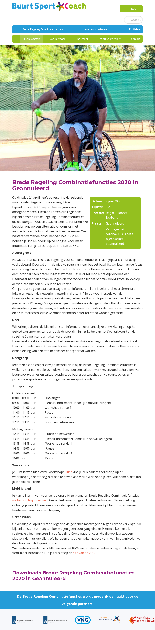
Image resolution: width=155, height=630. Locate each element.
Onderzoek (81, 38)
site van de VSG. (84, 553)
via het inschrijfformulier (29, 500)
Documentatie (58, 38)
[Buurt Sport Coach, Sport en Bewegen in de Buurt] (49, 6)
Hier (69, 472)
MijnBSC (131, 8)
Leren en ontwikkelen (96, 29)
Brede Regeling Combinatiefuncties (43, 29)
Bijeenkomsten (31, 38)
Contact (135, 38)
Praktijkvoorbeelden (110, 38)
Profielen (134, 29)
